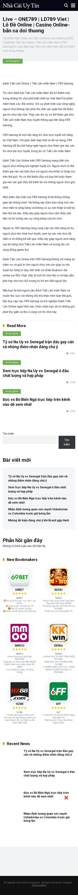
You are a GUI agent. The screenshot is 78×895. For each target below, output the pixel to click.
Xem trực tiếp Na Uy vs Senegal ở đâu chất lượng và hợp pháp (36, 373)
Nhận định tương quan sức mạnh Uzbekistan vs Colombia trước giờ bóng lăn (38, 511)
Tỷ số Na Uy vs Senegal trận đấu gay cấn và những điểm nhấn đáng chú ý (38, 344)
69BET (19, 590)
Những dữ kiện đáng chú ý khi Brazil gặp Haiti (38, 520)
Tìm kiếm (8, 433)
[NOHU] (59, 585)
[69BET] (20, 585)
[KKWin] (59, 641)
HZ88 (19, 704)
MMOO (19, 645)
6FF (58, 704)
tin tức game (12, 61)
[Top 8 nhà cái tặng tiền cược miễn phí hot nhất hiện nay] (21, 5)
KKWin (58, 645)
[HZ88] (20, 699)
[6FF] (59, 699)
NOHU (58, 590)
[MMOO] (20, 641)
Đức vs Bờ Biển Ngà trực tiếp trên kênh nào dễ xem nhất (37, 500)
